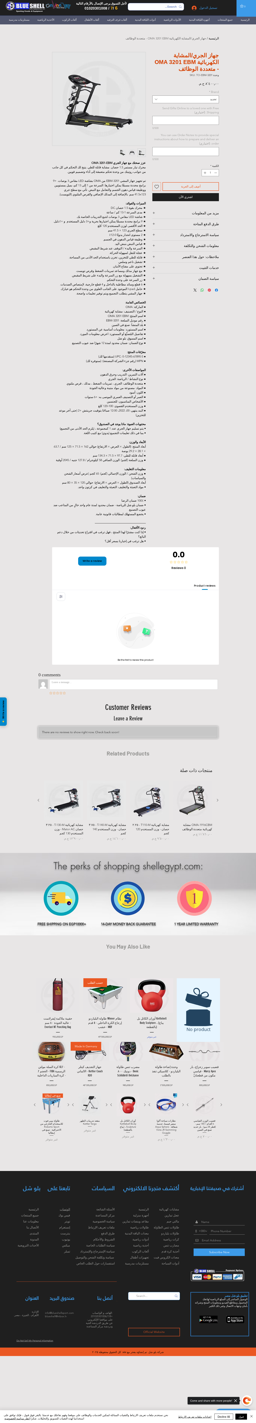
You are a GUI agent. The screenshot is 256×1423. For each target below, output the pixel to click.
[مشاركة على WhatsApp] (202, 290)
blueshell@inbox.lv (56, 1316)
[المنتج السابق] (217, 800)
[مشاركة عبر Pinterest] (209, 290)
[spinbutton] (210, 172)
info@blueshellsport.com (59, 1313)
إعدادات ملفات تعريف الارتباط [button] (194, 1416)
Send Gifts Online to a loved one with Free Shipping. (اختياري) (190, 110)
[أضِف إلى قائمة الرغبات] (156, 186)
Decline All (224, 1416)
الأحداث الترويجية (28, 1245)
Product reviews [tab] (205, 586)
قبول (241, 1416)
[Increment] (204, 172)
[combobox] (185, 99)
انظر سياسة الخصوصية (17, 1418)
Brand (214, 92)
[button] (243, 6)
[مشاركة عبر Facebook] (216, 290)
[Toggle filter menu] (61, 596)
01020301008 (96, 8)
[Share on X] (195, 290)
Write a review (92, 561)
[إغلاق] (251, 1416)
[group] (128, 810)
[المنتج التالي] (38, 800)
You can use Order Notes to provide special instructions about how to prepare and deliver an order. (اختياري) (186, 139)
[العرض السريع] (192, 800)
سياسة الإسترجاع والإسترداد (97, 1251)
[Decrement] (216, 172)
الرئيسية (214, 38)
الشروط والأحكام (104, 1239)
